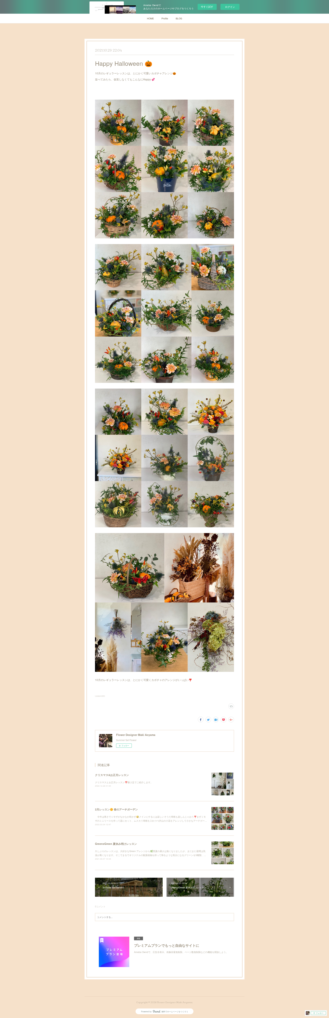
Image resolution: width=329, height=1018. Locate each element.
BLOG (179, 18)
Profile (164, 18)
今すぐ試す (207, 6)
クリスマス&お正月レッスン (112, 775)
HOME (150, 18)
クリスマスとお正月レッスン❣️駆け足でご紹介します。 (124, 782)
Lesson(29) (100, 696)
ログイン (230, 7)
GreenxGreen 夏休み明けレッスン (116, 844)
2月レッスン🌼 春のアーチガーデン (116, 809)
